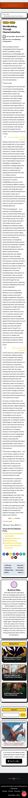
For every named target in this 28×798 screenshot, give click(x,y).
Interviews (17, 791)
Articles (5, 22)
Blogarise (22, 786)
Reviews (4, 791)
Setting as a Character (12, 538)
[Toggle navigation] (2, 5)
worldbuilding (16, 39)
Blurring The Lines (11, 540)
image (13, 518)
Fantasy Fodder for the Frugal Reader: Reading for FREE (13, 677)
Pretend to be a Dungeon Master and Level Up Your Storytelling (13, 545)
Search (14, 710)
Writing (12, 22)
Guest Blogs (11, 795)
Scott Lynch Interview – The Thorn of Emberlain (13, 694)
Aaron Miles (11, 36)
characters (8, 39)
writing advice (7, 41)
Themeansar (14, 788)
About (18, 795)
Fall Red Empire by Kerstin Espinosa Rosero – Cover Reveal (13, 659)
